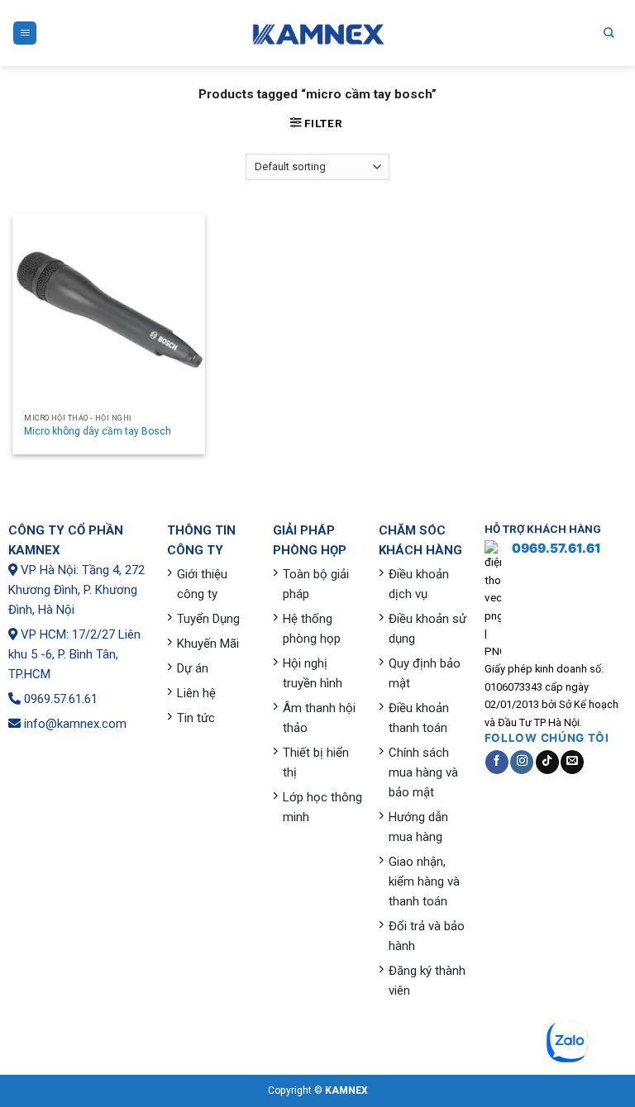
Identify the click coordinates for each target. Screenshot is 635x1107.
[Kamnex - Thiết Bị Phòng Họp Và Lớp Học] (317, 33)
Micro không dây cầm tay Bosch (97, 431)
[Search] (609, 32)
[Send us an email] (572, 762)
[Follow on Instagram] (521, 762)
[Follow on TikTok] (547, 762)
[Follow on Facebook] (496, 762)
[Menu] (24, 33)
